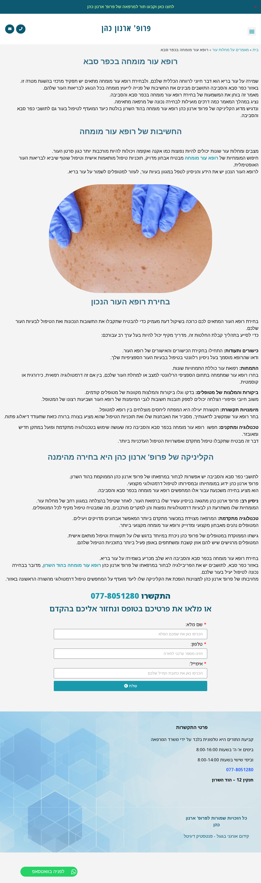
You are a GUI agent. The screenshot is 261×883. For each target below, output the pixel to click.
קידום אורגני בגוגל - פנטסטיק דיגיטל (216, 836)
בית (255, 49)
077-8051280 (115, 596)
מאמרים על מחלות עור (230, 49)
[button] (251, 31)
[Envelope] (9, 29)
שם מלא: (195, 624)
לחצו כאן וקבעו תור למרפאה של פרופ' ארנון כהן (130, 7)
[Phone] (20, 29)
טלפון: (197, 644)
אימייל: (196, 664)
